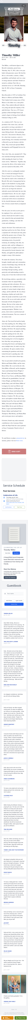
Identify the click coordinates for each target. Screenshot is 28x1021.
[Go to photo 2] (9, 991)
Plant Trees (19, 507)
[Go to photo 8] (15, 991)
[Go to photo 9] (16, 991)
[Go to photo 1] (8, 991)
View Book (7, 553)
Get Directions (8, 507)
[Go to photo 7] (14, 991)
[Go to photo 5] (12, 991)
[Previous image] (3, 984)
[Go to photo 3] (10, 991)
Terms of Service (18, 1014)
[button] (14, 984)
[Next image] (25, 984)
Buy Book (16, 553)
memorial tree (21, 438)
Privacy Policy (10, 1014)
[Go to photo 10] (17, 991)
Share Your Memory (10, 577)
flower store (19, 440)
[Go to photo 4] (11, 991)
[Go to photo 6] (13, 991)
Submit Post (14, 604)
